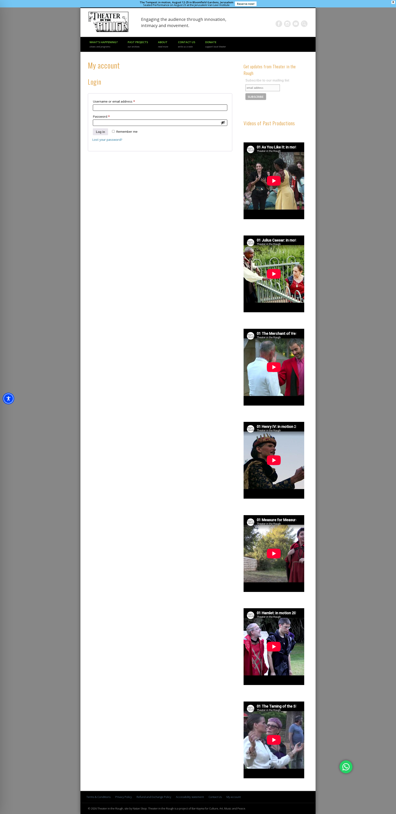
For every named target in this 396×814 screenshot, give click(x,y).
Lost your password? (107, 139)
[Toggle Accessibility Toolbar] (8, 398)
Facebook (279, 23)
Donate (215, 44)
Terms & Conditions (98, 797)
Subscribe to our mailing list (267, 80)
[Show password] (223, 122)
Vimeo (295, 23)
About (163, 44)
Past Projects (138, 44)
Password (108, 116)
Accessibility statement (190, 797)
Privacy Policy (123, 797)
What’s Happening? (104, 44)
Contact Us (186, 44)
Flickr (287, 23)
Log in (100, 132)
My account (233, 797)
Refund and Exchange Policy (154, 797)
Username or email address (120, 101)
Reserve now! (246, 4)
